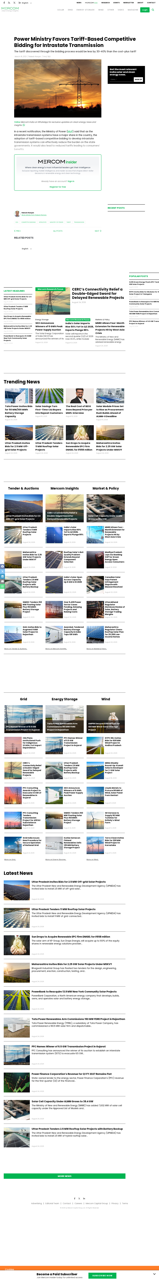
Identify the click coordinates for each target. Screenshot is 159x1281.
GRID (70, 10)
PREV (18, 231)
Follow (17, 122)
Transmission (79, 222)
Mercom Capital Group (97, 1203)
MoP (70, 131)
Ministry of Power (56, 222)
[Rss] (9, 2)
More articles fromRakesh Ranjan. (34, 215)
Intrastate (42, 222)
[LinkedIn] (19, 2)
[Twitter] (14, 2)
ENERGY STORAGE (86, 10)
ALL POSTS (57, 231)
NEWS (79, 3)
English (25, 3)
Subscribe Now (102, 1275)
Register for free (58, 186)
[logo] (10, 9)
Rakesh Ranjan (35, 56)
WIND (101, 10)
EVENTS (116, 3)
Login (145, 9)
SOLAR (61, 10)
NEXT (97, 231)
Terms (125, 1203)
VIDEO (121, 10)
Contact (67, 1203)
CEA (17, 222)
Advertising (36, 1203)
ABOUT (140, 3)
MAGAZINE (133, 10)
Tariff (69, 222)
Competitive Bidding (28, 222)
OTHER (110, 10)
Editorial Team (52, 1203)
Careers (78, 1203)
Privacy (115, 1203)
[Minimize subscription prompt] (154, 1274)
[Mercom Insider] (91, 2)
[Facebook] (4, 2)
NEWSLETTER (128, 3)
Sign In (71, 181)
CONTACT (151, 3)
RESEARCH (105, 3)
